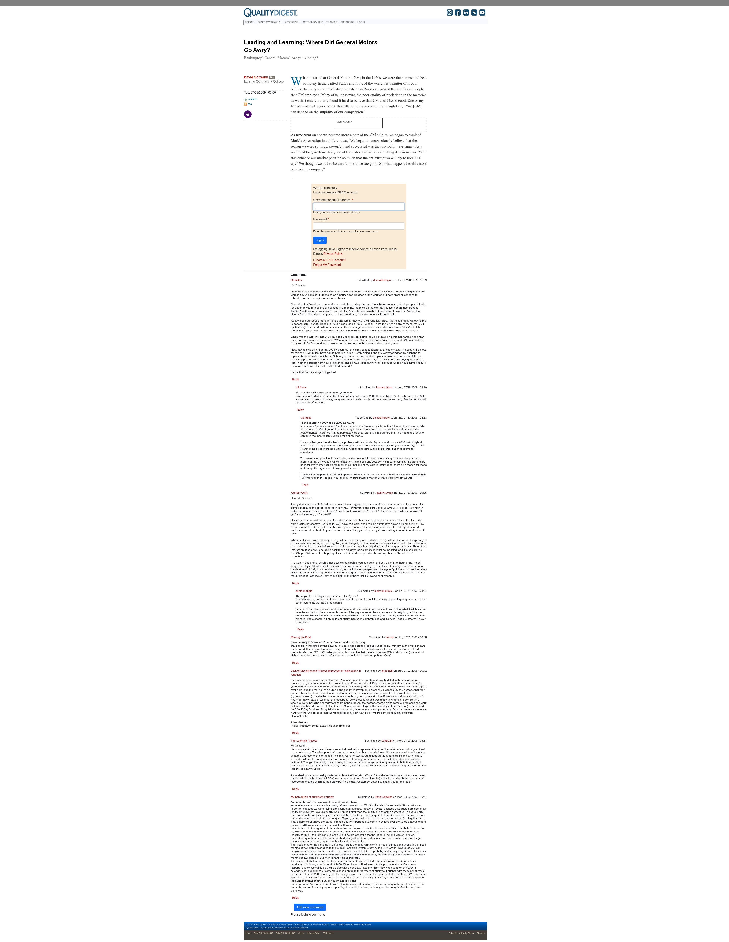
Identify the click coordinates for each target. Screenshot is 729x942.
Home (248, 933)
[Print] (248, 114)
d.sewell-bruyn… (383, 279)
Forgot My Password (327, 264)
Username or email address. (332, 200)
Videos (301, 933)
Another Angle (299, 492)
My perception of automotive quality (312, 796)
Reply (295, 379)
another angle (304, 590)
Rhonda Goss (384, 387)
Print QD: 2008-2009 (285, 933)
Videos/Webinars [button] (269, 22)
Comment (252, 99)
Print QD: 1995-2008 (263, 933)
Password (320, 219)
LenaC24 (386, 740)
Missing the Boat (301, 637)
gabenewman (385, 492)
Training (331, 22)
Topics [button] (249, 22)
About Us (481, 933)
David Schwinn (256, 77)
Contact (333, 924)
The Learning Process (304, 740)
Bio (272, 77)
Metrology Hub (313, 22)
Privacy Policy (332, 253)
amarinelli (387, 670)
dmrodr (390, 637)
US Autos (296, 279)
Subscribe (347, 22)
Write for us (328, 933)
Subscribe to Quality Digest (461, 933)
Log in (361, 22)
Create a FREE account (329, 260)
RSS (250, 104)
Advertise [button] (291, 22)
